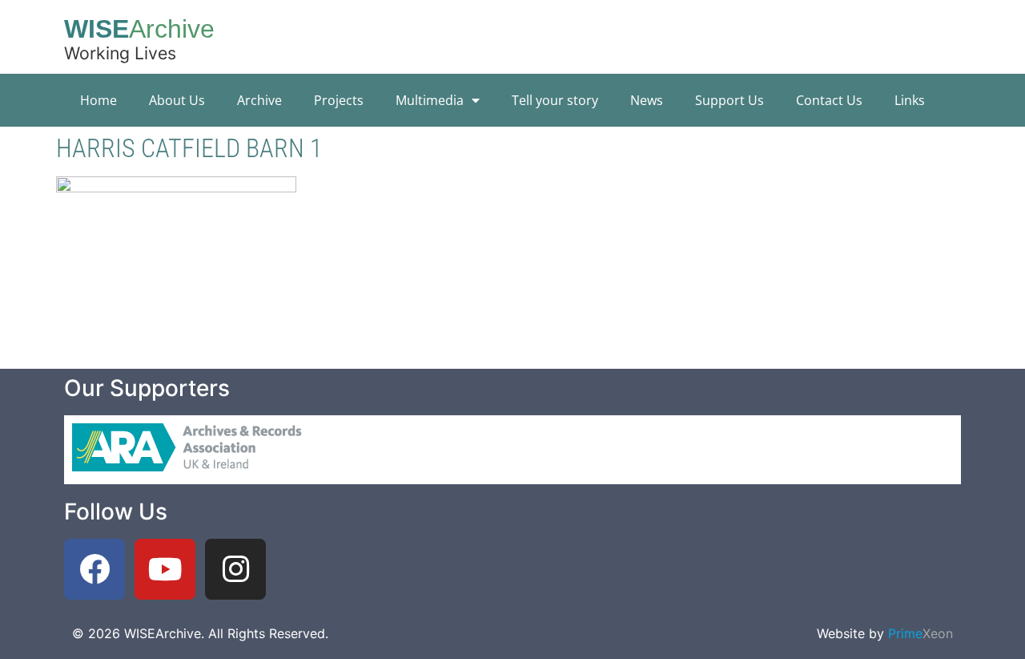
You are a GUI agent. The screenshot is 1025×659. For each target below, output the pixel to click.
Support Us (729, 100)
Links (909, 100)
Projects (339, 100)
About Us (177, 100)
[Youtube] (165, 569)
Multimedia (430, 100)
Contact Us (829, 100)
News (646, 100)
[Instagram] (235, 569)
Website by (885, 633)
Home (98, 100)
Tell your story (555, 100)
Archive (259, 100)
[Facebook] (94, 569)
